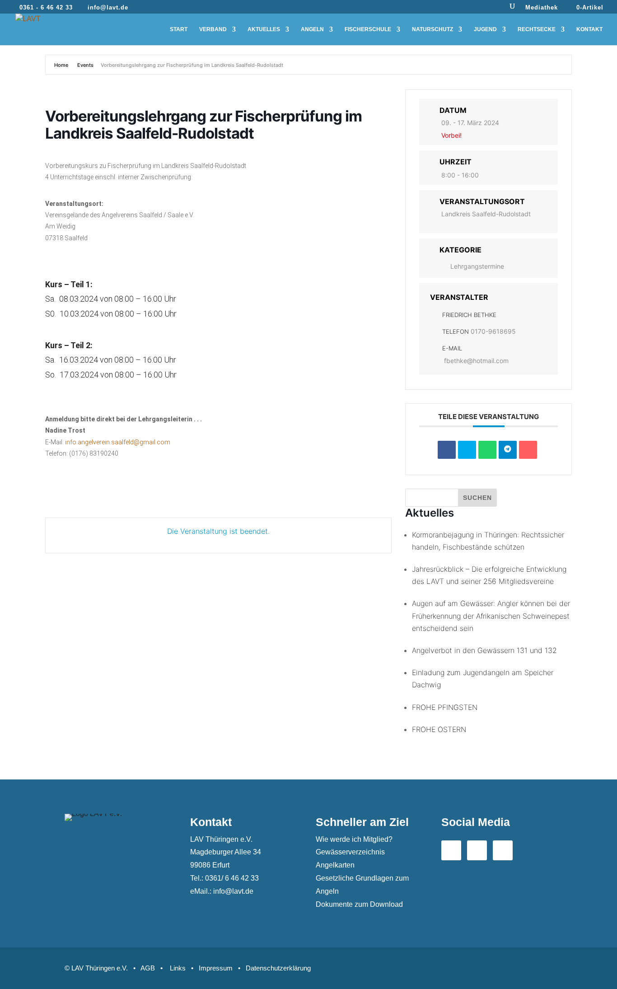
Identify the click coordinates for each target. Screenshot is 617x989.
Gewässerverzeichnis (350, 852)
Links (178, 968)
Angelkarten (335, 865)
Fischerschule (368, 29)
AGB (147, 968)
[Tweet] (467, 450)
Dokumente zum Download (359, 904)
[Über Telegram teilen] (508, 450)
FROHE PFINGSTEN (444, 707)
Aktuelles (264, 29)
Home (62, 65)
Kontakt (589, 29)
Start (178, 29)
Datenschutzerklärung (278, 968)
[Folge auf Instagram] (503, 850)
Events (85, 65)
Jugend (485, 29)
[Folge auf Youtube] (477, 850)
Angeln (312, 29)
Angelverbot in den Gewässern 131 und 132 (484, 650)
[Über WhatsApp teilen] (487, 450)
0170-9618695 (493, 331)
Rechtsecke (537, 29)
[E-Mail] (528, 450)
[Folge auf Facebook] (451, 850)
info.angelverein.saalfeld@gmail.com (117, 442)
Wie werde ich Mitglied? (354, 839)
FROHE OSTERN (439, 729)
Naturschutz (432, 29)
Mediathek (541, 8)
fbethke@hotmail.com (476, 360)
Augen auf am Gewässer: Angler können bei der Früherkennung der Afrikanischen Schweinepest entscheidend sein (491, 615)
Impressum (216, 968)
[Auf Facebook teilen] (447, 450)
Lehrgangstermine (477, 266)
